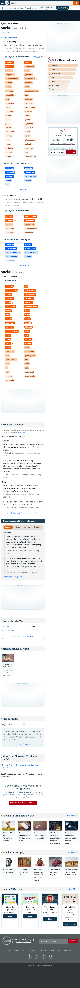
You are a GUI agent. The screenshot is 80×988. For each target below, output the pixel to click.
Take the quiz (70, 924)
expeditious (61, 139)
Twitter (36, 956)
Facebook (29, 956)
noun (21, 272)
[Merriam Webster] (62, 131)
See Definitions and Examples (62, 144)
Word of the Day (62, 135)
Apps (23, 950)
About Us (16, 950)
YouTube (43, 956)
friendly (37, 527)
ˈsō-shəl (6, 32)
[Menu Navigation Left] (2, 8)
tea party (27, 527)
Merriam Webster (6, 940)
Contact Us (45, 950)
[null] (71, 139)
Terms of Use (68, 950)
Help (9, 950)
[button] (46, 8)
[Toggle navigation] (2, 2)
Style (4, 725)
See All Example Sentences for (22, 513)
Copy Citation (24, 744)
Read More (21, 432)
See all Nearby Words (22, 636)
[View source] (10, 455)
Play (10, 916)
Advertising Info (33, 950)
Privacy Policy (56, 950)
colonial (17, 527)
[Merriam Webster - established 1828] (7, 2)
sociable (5, 626)
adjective (24, 28)
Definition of (9, 37)
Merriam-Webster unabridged (23, 802)
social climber (8, 630)
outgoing (8, 527)
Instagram (50, 956)
